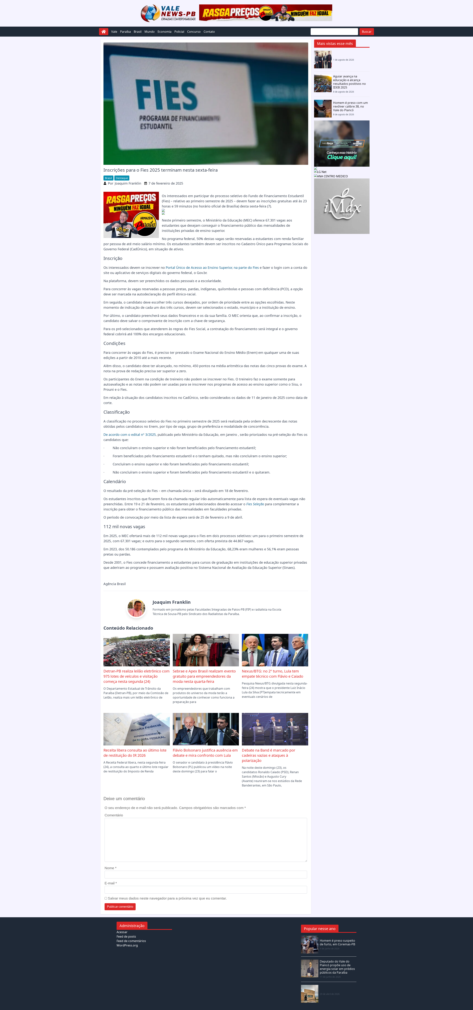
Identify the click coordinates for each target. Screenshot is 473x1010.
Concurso (194, 32)
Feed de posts (126, 936)
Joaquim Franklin (128, 183)
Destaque (122, 178)
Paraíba (125, 32)
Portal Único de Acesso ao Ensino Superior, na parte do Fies (212, 267)
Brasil (138, 32)
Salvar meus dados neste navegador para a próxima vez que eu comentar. (167, 898)
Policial (179, 32)
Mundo (149, 32)
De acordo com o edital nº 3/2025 (129, 434)
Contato (209, 32)
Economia (164, 32)
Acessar (122, 932)
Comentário (114, 815)
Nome (110, 868)
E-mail (111, 883)
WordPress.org (127, 945)
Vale (114, 32)
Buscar (367, 32)
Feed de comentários (131, 941)
